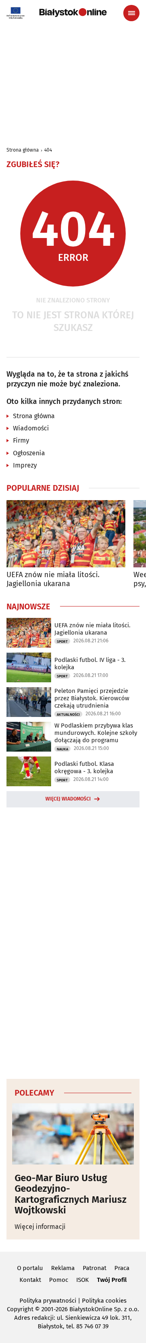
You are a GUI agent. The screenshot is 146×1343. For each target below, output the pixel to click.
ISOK (82, 1279)
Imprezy (25, 465)
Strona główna (22, 150)
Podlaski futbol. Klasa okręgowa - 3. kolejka (84, 767)
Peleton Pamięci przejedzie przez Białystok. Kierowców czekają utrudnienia (91, 698)
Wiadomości (31, 428)
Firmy (21, 440)
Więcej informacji (40, 1227)
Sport (62, 642)
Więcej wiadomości (68, 799)
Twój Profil (112, 1279)
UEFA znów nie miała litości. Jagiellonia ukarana (52, 579)
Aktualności (68, 714)
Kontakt (30, 1279)
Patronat (94, 1268)
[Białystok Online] (73, 12)
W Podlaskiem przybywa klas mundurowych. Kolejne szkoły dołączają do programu (95, 733)
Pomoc (58, 1279)
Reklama (63, 1268)
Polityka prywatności (47, 1300)
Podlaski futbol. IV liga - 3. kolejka (90, 663)
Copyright (20, 1309)
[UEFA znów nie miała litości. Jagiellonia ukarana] (65, 533)
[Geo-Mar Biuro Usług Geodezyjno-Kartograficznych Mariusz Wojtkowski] (73, 1133)
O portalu (30, 1268)
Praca (121, 1268)
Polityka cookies (104, 1300)
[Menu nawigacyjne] (131, 13)
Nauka (62, 749)
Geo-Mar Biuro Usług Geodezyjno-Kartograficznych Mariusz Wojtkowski (71, 1194)
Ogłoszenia (29, 453)
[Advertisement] (73, 942)
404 (48, 150)
